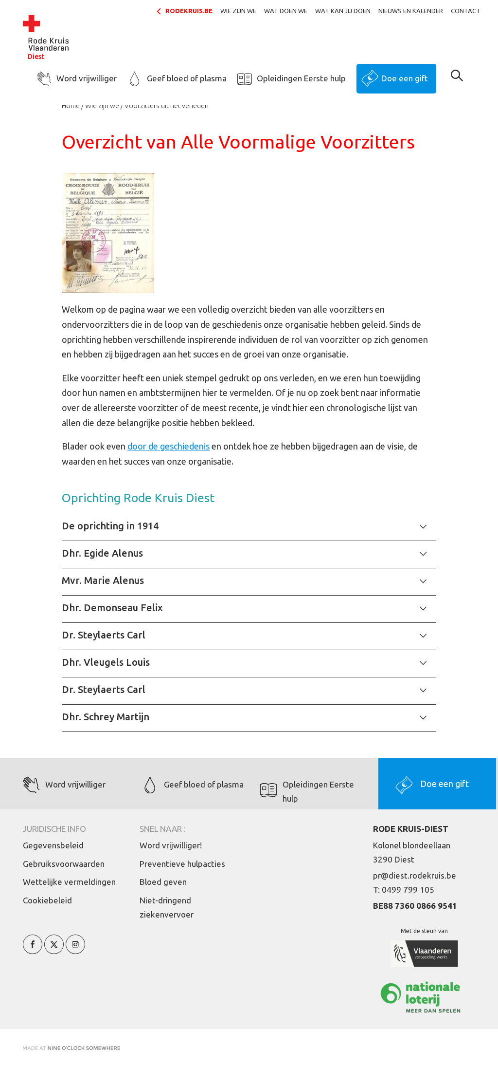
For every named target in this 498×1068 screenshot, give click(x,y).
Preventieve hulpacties (182, 863)
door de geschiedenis (168, 446)
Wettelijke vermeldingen (69, 881)
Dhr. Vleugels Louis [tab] (106, 662)
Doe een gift (404, 78)
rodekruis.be (189, 10)
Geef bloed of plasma (187, 78)
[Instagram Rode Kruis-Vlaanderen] (75, 950)
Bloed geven (163, 881)
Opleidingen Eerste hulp (301, 78)
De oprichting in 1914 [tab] (110, 525)
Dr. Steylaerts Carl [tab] (103, 634)
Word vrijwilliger (86, 78)
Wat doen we (285, 10)
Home (71, 106)
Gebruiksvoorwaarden (64, 863)
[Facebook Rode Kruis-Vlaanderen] (32, 950)
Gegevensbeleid (53, 845)
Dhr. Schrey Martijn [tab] (105, 716)
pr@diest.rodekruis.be (414, 875)
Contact (465, 10)
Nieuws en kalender (410, 10)
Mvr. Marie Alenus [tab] (103, 580)
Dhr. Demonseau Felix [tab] (112, 607)
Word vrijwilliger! (171, 845)
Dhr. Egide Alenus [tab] (102, 553)
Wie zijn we (238, 10)
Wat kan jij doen (343, 10)
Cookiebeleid (47, 900)
